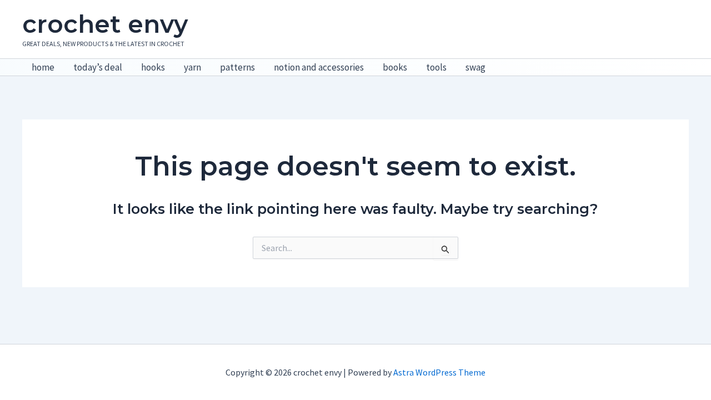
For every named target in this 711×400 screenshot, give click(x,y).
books (395, 67)
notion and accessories (319, 67)
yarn (192, 67)
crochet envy (105, 24)
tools (436, 67)
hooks (153, 67)
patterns (237, 67)
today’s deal (97, 67)
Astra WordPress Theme (439, 372)
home (43, 67)
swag (475, 67)
